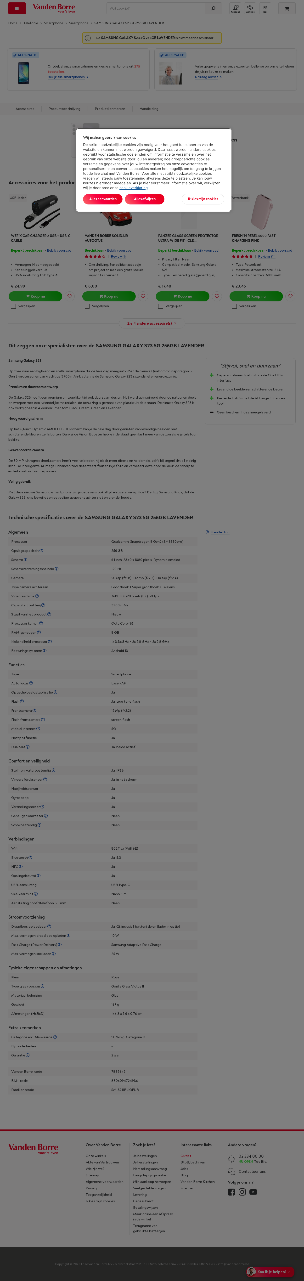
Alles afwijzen (145, 199)
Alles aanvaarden (103, 199)
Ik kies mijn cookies (203, 199)
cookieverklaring (133, 188)
